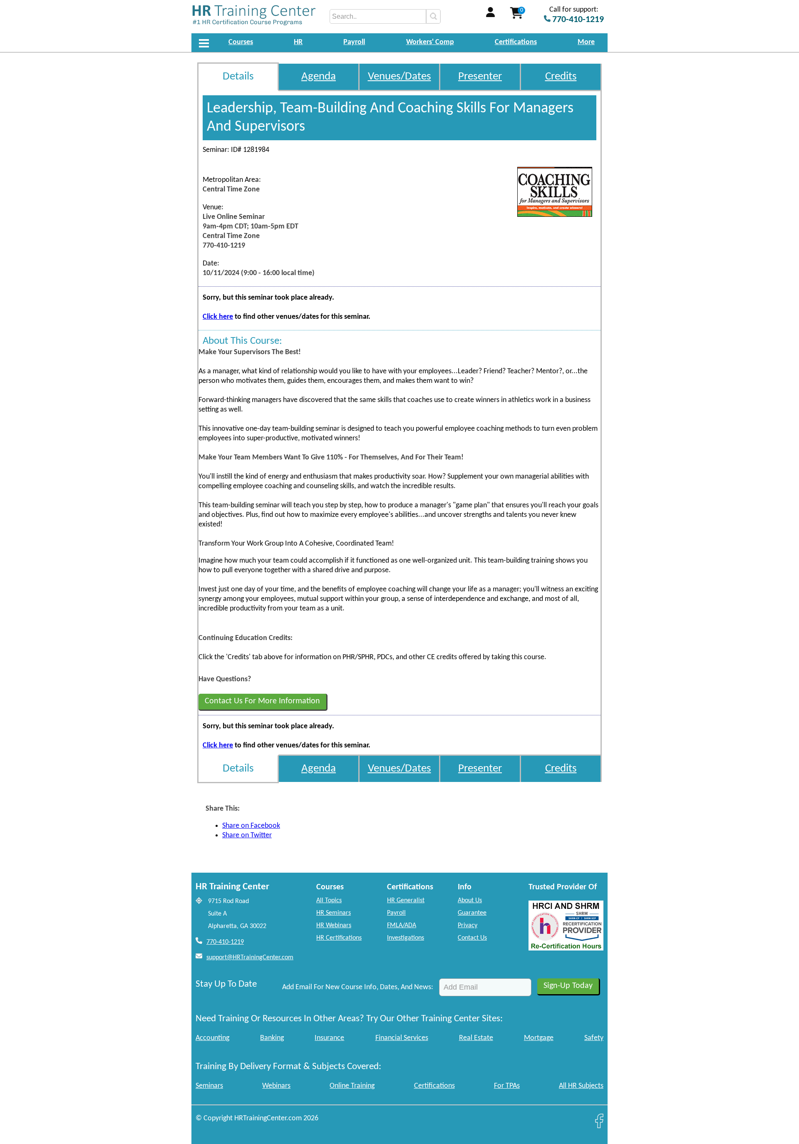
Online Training (352, 1086)
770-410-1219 (225, 942)
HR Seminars (333, 913)
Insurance (329, 1038)
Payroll (354, 42)
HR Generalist (405, 900)
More (586, 42)
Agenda (318, 76)
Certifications (516, 42)
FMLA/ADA (401, 925)
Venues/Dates (399, 76)
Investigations (405, 938)
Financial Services (401, 1038)
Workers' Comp (430, 42)
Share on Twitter (247, 835)
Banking (272, 1038)
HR (298, 42)
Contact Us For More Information (262, 701)
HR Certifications (339, 938)
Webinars (276, 1086)
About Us (470, 900)
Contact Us (472, 938)
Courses (240, 42)
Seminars (209, 1086)
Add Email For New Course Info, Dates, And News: (357, 987)
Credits (561, 76)
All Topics (329, 900)
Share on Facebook (251, 826)
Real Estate (476, 1038)
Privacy (467, 925)
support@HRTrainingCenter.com (249, 957)
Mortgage (538, 1038)
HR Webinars (333, 925)
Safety (593, 1038)
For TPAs (507, 1086)
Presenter (480, 76)
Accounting (212, 1038)
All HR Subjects (581, 1086)
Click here (218, 317)
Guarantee (472, 913)
